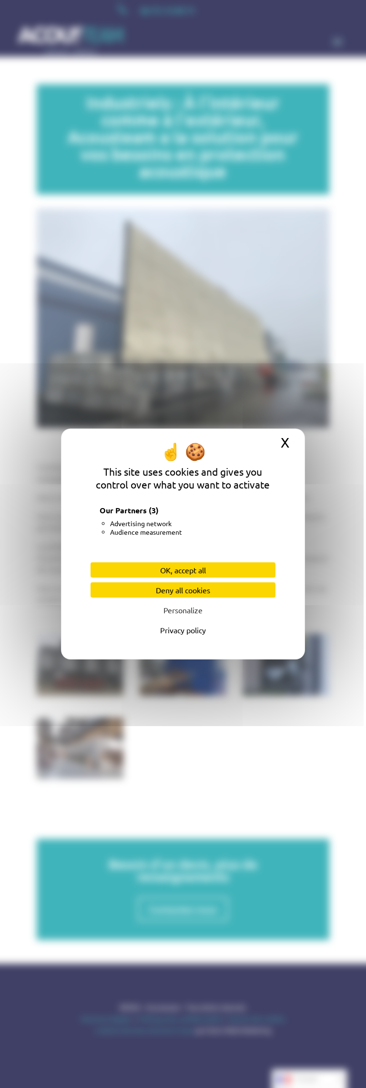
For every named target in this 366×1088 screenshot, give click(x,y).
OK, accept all (183, 570)
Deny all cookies (183, 590)
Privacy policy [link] (183, 630)
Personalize (183, 610)
